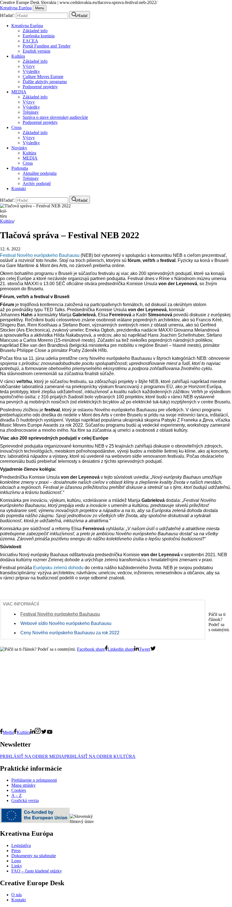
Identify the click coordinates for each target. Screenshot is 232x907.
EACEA (30, 40)
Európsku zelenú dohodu (58, 567)
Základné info (35, 30)
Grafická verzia (25, 800)
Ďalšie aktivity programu (45, 81)
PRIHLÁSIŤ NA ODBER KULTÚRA (100, 756)
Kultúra (18, 56)
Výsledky (31, 71)
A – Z (16, 795)
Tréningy (31, 112)
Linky (16, 865)
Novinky (19, 147)
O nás (16, 894)
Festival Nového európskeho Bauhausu (40, 255)
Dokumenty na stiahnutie (33, 855)
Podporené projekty (40, 86)
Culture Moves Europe (43, 76)
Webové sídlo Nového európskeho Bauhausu (65, 623)
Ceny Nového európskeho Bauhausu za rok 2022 (69, 632)
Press (16, 850)
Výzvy (29, 66)
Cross (16, 127)
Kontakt (18, 188)
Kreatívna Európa (16, 7)
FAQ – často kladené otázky (36, 871)
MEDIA (18, 91)
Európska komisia (39, 35)
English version (36, 51)
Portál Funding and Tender (46, 46)
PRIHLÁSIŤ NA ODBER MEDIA (32, 756)
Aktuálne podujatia (40, 173)
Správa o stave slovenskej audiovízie (55, 117)
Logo (16, 860)
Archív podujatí (37, 183)
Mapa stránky (23, 785)
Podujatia (19, 168)
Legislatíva (21, 845)
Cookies (18, 790)
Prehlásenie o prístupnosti (34, 780)
